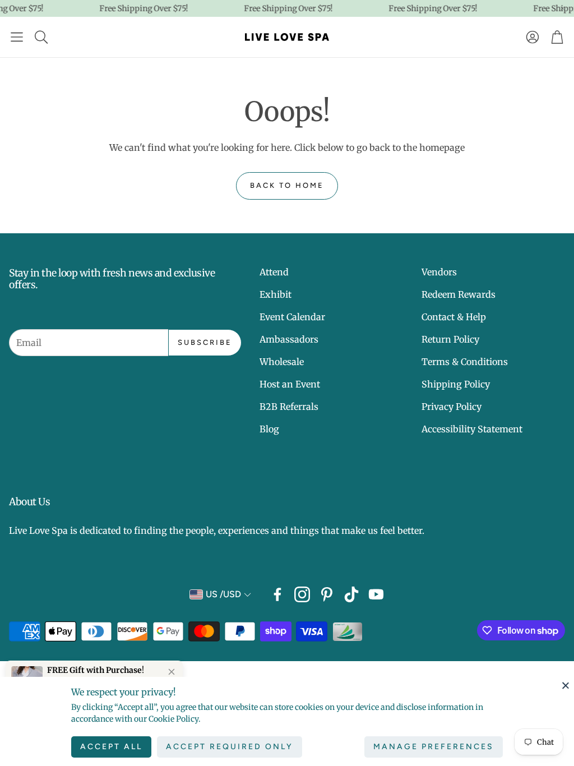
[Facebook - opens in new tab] (277, 594)
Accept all (111, 746)
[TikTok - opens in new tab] (351, 594)
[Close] (565, 685)
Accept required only (229, 746)
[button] (17, 37)
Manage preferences (433, 746)
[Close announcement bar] (562, 8)
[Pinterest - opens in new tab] (327, 594)
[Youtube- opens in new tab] (376, 594)
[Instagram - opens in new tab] (302, 594)
